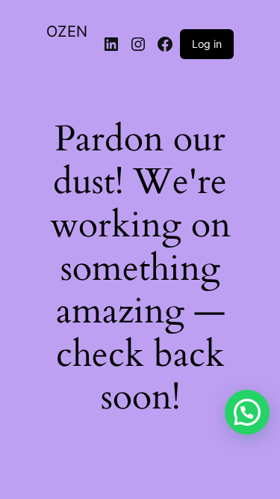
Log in (207, 43)
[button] (247, 412)
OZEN (66, 31)
